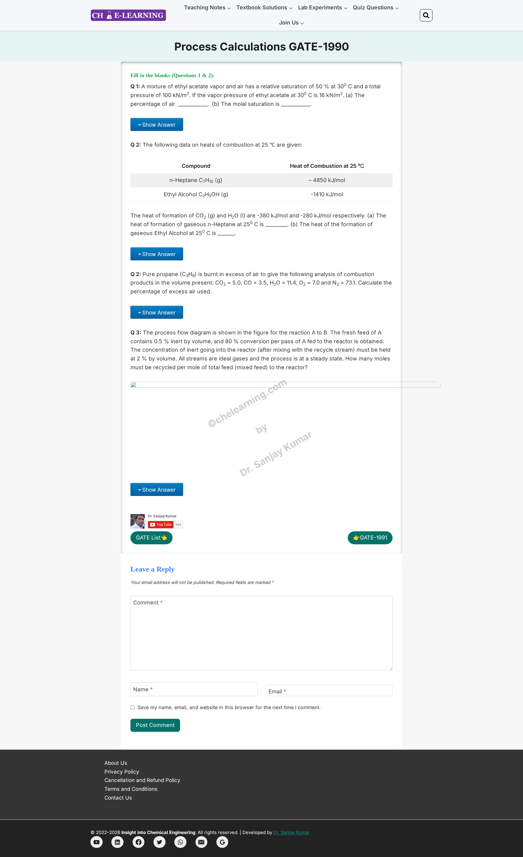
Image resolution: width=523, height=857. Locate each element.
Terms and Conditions (130, 789)
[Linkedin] (117, 842)
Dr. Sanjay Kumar (291, 832)
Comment (148, 603)
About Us (115, 763)
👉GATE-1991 (370, 537)
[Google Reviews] (222, 842)
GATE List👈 (151, 537)
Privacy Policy (121, 772)
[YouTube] (96, 842)
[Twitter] (159, 842)
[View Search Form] (426, 15)
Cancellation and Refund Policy (142, 780)
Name (143, 689)
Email (277, 691)
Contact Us (118, 798)
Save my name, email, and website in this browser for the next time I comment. (229, 707)
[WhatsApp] (180, 842)
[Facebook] (139, 842)
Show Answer (159, 124)
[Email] (202, 842)
